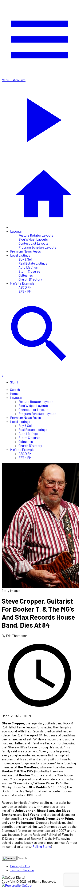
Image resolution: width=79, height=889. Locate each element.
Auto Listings (28, 267)
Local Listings (20, 255)
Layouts (16, 231)
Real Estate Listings (33, 263)
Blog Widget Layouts (33, 239)
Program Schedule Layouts (37, 247)
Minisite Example (22, 283)
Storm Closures (29, 271)
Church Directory (30, 279)
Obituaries (26, 275)
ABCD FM (25, 287)
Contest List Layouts (33, 243)
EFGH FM (25, 291)
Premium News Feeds (25, 251)
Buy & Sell (25, 259)
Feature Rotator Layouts (36, 235)
